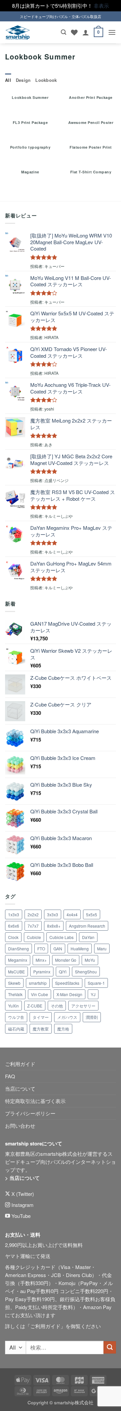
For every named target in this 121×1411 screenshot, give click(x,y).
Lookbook (46, 80)
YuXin (13, 1005)
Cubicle (34, 937)
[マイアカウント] (85, 32)
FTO (41, 948)
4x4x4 (72, 914)
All (8, 80)
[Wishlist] (74, 32)
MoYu (90, 960)
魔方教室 (41, 1029)
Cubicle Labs (61, 937)
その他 (57, 1005)
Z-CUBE (34, 1005)
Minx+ (41, 960)
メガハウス (67, 1017)
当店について (20, 1088)
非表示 (101, 5)
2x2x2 (33, 914)
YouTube (20, 1215)
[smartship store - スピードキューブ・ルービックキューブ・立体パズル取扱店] (17, 32)
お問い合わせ (20, 1125)
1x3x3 (13, 914)
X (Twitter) (22, 1193)
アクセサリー (83, 1005)
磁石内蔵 (16, 1029)
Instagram (22, 1204)
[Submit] (110, 1347)
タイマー (41, 1017)
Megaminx (17, 960)
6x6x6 (13, 926)
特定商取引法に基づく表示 (35, 1100)
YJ (93, 994)
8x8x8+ (54, 926)
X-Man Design (69, 994)
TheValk (15, 994)
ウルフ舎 (16, 1017)
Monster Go (65, 960)
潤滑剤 (92, 1017)
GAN (57, 948)
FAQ (10, 1076)
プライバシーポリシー (30, 1113)
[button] (63, 32)
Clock (13, 937)
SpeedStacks (67, 983)
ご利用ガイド (20, 1063)
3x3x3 (52, 914)
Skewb (14, 983)
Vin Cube (39, 994)
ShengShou (86, 971)
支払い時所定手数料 (50, 1306)
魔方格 (63, 1029)
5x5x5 (91, 914)
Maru (102, 948)
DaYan (88, 937)
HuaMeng (80, 948)
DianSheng (18, 948)
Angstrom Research (87, 926)
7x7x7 (33, 926)
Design (23, 80)
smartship (38, 983)
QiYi (63, 971)
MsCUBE (16, 971)
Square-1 (96, 983)
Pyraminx (41, 971)
